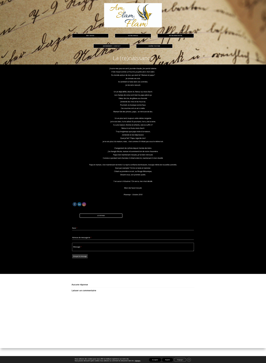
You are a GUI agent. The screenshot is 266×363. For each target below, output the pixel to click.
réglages (137, 361)
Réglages (180, 360)
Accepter (155, 360)
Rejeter (167, 360)
